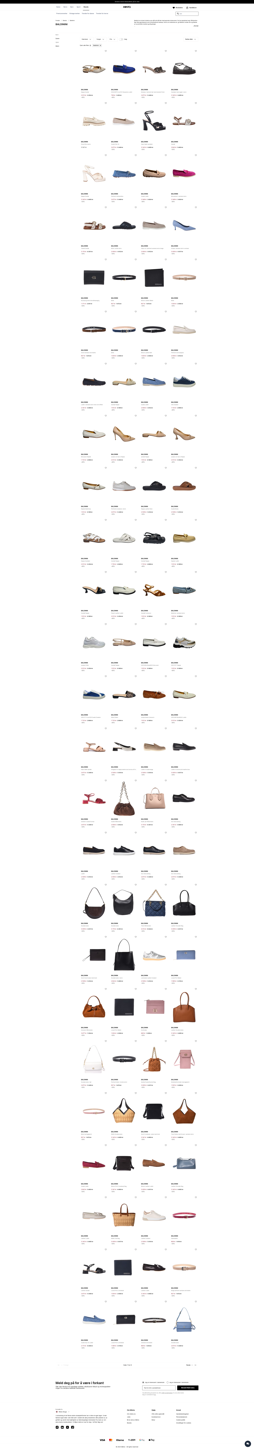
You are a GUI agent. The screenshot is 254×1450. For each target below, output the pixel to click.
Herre (65, 7)
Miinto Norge (63, 1412)
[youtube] (67, 1427)
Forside (58, 20)
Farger (99, 39)
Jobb (128, 1417)
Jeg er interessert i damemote (154, 1382)
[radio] (143, 1382)
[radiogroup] (170, 1382)
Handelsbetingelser (182, 1414)
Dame (58, 7)
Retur (153, 1420)
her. (155, 1394)
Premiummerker (61, 13)
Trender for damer (88, 13)
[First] (59, 1365)
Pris (111, 39)
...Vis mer (195, 26)
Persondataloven (181, 1417)
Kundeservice (156, 1417)
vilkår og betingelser (167, 1393)
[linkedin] (62, 1427)
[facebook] (72, 1427)
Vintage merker (74, 13)
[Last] (195, 1365)
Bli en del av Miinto (133, 1420)
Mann (57, 46)
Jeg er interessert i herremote (178, 1382)
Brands (86, 7)
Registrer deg (187, 1388)
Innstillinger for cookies (183, 1423)
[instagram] (57, 1427)
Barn (72, 7)
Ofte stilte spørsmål (158, 1414)
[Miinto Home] (127, 7)
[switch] (123, 39)
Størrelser (85, 39)
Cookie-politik (180, 1420)
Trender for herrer (102, 13)
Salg (125, 39)
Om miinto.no (131, 1414)
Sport (78, 7)
